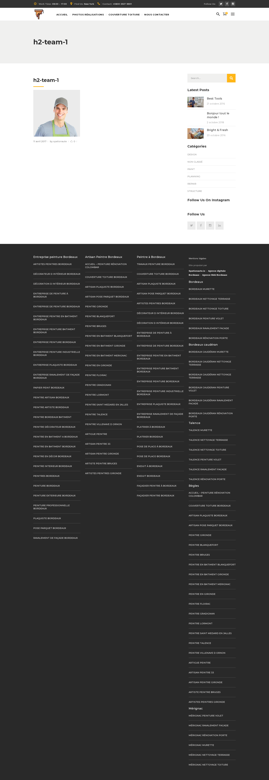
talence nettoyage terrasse (208, 440)
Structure (194, 191)
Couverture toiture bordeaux (106, 277)
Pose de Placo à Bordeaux (154, 446)
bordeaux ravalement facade (209, 328)
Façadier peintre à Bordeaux (156, 485)
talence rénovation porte (207, 479)
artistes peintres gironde (103, 473)
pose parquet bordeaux (49, 528)
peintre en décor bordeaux (52, 456)
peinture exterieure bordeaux (54, 495)
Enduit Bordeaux (148, 476)
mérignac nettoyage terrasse (209, 755)
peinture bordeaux (46, 485)
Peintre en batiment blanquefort (108, 336)
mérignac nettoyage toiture (208, 764)
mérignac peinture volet (206, 715)
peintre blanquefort (100, 316)
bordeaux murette (202, 289)
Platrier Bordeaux (150, 436)
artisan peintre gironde (102, 453)
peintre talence (96, 414)
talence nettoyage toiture (207, 449)
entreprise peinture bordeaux (54, 342)
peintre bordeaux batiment (52, 417)
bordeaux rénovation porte (208, 338)
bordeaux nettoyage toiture (209, 308)
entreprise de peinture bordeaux (56, 306)
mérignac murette (201, 745)
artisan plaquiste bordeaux (104, 286)
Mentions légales (197, 258)
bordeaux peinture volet (206, 318)
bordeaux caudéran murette (209, 351)
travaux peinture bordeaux (156, 264)
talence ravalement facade (208, 469)
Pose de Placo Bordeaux (153, 456)
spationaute (60, 141)
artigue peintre (96, 434)
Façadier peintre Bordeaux (155, 495)
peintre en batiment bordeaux (54, 446)
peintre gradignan (98, 385)
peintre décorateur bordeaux (54, 427)
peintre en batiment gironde (105, 345)
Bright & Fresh (217, 130)
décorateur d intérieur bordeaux (56, 274)
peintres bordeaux (46, 476)
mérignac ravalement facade (209, 725)
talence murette (200, 430)
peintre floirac (96, 375)
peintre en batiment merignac (106, 355)
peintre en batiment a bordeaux (55, 436)
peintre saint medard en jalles (106, 404)
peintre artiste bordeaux (51, 407)
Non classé (195, 161)
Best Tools (214, 98)
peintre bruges (95, 326)
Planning (193, 176)
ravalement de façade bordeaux (55, 538)
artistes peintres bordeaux (52, 264)
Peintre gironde (96, 306)
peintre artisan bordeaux (51, 397)
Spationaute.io (197, 271)
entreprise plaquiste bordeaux (55, 365)
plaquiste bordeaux (47, 518)
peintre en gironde (98, 365)
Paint (191, 169)
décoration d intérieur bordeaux (56, 283)
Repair (191, 183)
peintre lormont (97, 394)
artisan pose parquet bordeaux (107, 296)
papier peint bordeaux (48, 387)
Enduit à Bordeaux (149, 466)
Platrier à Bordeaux (151, 427)
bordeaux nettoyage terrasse (209, 298)
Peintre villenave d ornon (103, 424)
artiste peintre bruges (101, 463)
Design (192, 154)
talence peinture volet (205, 459)
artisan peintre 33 (97, 443)
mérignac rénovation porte (208, 735)
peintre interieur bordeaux (52, 466)
